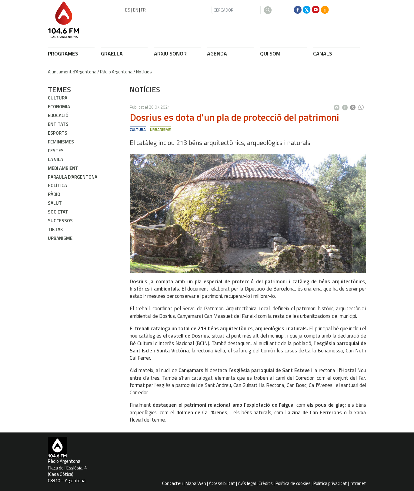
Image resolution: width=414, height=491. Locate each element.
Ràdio (54, 194)
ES (127, 9)
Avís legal (247, 483)
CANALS (322, 53)
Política (57, 185)
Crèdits (266, 483)
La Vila (55, 159)
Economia (59, 106)
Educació (58, 115)
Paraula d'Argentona (72, 176)
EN (135, 9)
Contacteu (172, 483)
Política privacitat (330, 483)
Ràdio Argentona (116, 71)
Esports (57, 132)
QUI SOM (270, 53)
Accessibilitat (222, 483)
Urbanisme (60, 238)
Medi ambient (63, 168)
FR (143, 9)
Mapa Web (195, 483)
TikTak (55, 229)
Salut (55, 203)
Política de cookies (293, 483)
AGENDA (217, 53)
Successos (60, 220)
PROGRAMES (63, 53)
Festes (56, 150)
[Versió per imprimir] (338, 105)
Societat (58, 211)
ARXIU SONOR (170, 53)
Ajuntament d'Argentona (72, 71)
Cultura (57, 97)
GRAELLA (112, 53)
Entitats (58, 124)
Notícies (144, 71)
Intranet (358, 483)
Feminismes (61, 141)
